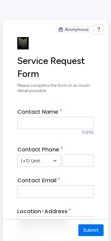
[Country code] (55, 161)
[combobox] (32, 160)
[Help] (99, 30)
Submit (91, 230)
